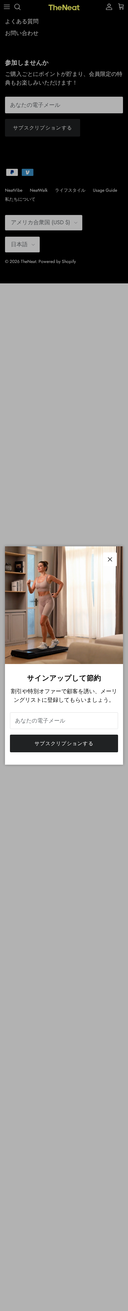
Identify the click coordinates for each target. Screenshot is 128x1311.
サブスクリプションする (64, 743)
